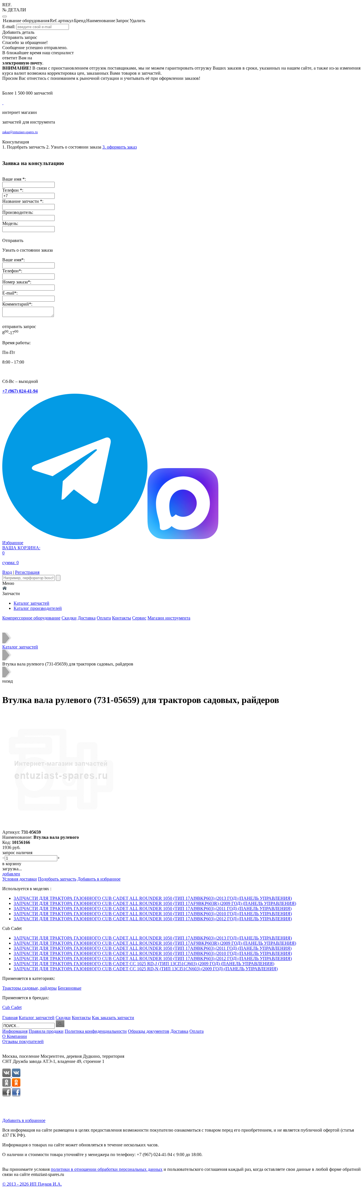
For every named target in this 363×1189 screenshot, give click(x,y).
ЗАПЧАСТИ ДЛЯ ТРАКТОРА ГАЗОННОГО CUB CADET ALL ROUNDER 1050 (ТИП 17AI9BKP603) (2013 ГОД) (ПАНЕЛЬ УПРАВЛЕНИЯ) (153, 898)
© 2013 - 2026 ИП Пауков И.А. (32, 1184)
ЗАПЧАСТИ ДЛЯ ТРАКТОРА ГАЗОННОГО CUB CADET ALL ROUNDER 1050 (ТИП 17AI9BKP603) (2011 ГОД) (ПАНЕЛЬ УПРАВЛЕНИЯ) (153, 908)
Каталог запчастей (31, 603)
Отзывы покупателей (23, 1041)
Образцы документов (148, 1031)
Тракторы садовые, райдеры (29, 988)
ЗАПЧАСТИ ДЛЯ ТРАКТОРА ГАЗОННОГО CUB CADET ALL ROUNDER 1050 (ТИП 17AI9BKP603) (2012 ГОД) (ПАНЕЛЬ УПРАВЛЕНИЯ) (153, 918)
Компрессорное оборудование (31, 618)
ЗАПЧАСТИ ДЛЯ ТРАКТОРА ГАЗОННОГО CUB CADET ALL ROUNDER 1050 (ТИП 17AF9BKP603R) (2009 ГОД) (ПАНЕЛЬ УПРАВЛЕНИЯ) (155, 903)
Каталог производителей (38, 608)
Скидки (69, 618)
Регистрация (27, 572)
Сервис (139, 618)
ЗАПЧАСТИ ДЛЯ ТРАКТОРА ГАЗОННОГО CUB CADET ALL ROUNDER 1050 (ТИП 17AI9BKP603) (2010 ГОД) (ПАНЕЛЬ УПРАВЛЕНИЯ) (153, 913)
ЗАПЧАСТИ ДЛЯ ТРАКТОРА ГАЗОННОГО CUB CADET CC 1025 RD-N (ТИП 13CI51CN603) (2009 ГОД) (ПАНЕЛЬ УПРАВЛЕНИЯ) (146, 968)
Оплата (104, 618)
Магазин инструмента (168, 618)
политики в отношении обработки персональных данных (106, 1169)
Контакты (121, 618)
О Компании (14, 1036)
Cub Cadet (12, 1007)
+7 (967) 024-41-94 (20, 391)
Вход (7, 572)
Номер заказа (15, 281)
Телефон (10, 270)
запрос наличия (17, 852)
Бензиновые (69, 988)
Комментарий (15, 304)
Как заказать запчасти (113, 1017)
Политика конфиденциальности (96, 1031)
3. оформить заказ (119, 147)
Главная (10, 1017)
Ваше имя (11, 259)
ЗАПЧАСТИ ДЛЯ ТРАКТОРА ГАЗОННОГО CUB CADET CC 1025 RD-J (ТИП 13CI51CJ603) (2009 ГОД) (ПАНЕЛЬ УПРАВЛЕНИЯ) (144, 963)
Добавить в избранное (23, 1120)
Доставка (87, 618)
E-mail (8, 293)
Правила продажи (46, 1031)
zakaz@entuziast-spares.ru (20, 132)
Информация (15, 1031)
